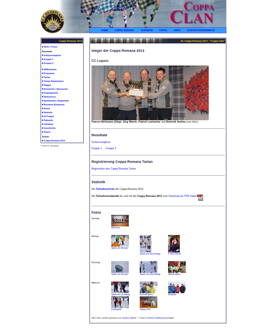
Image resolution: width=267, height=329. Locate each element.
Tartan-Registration (54, 81)
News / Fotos (50, 47)
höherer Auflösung (156, 318)
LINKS (177, 30)
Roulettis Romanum (54, 104)
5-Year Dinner (174, 254)
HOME (104, 30)
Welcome (115, 227)
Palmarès (48, 120)
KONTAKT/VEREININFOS (201, 30)
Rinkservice (50, 97)
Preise (47, 108)
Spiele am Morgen (119, 248)
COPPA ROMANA (124, 30)
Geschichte (50, 128)
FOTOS (163, 30)
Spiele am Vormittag (120, 294)
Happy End (145, 309)
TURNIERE (147, 30)
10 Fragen (49, 116)
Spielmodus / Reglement (56, 101)
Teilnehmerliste (105, 188)
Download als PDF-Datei (182, 196)
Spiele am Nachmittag (150, 254)
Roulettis (172, 294)
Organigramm (51, 93)
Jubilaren (48, 124)
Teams (47, 132)
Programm (49, 73)
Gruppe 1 (48, 59)
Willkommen (50, 69)
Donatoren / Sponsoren (56, 89)
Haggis (47, 85)
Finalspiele (116, 309)
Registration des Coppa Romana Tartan (113, 168)
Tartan (47, 77)
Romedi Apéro (146, 294)
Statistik (48, 112)
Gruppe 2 (48, 63)
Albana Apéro (174, 274)
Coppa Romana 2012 (54, 140)
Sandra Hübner (129, 318)
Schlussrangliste (52, 55)
